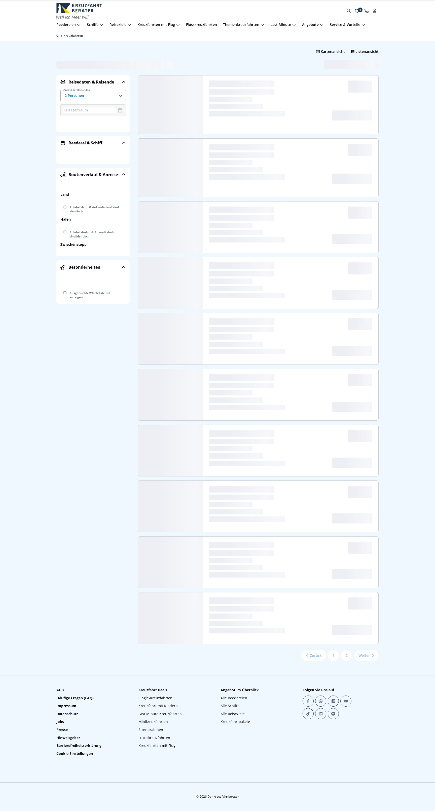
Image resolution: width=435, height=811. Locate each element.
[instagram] (333, 701)
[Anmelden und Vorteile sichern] (375, 11)
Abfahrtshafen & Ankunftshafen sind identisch (93, 234)
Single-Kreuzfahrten (155, 698)
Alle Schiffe (230, 705)
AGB (60, 689)
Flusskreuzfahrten (201, 24)
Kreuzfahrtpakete (235, 721)
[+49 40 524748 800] (366, 11)
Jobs (60, 721)
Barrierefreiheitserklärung (78, 745)
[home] (57, 35)
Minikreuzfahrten (153, 721)
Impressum (66, 705)
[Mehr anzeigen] (79, 25)
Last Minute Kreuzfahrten (160, 713)
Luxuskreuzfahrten (154, 737)
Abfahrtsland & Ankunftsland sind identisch (94, 209)
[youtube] (345, 701)
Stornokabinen (150, 729)
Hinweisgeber (68, 737)
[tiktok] (308, 713)
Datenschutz (67, 713)
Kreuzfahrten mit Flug (156, 745)
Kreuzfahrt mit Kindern (158, 705)
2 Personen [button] (76, 94)
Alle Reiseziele (233, 713)
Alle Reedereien (234, 698)
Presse (62, 729)
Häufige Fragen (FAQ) (75, 698)
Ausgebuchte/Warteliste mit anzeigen (90, 295)
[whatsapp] (320, 701)
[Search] (348, 11)
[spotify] (333, 713)
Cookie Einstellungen (74, 753)
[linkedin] (320, 713)
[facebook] (308, 701)
